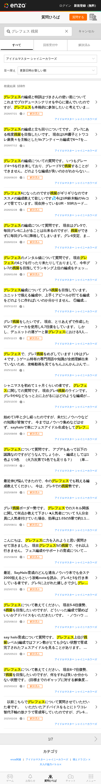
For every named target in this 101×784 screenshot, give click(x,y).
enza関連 (16, 759)
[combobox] (38, 31)
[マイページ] (93, 17)
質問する (78, 17)
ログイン (65, 5)
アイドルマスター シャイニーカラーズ (76, 119)
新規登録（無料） (86, 5)
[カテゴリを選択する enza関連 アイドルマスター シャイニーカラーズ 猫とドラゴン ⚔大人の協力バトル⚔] (50, 59)
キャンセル (86, 31)
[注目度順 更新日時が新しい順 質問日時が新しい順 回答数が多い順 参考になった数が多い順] (57, 70)
